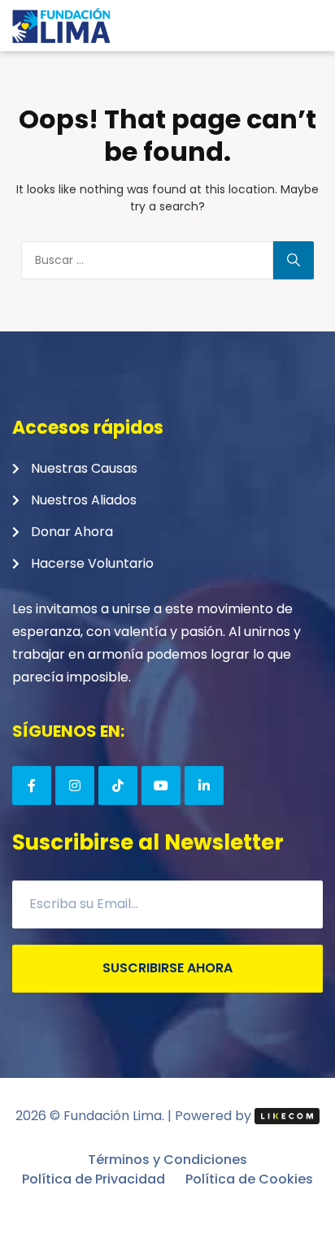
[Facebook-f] (31, 785)
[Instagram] (74, 785)
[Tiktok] (117, 785)
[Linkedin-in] (204, 785)
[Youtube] (161, 785)
